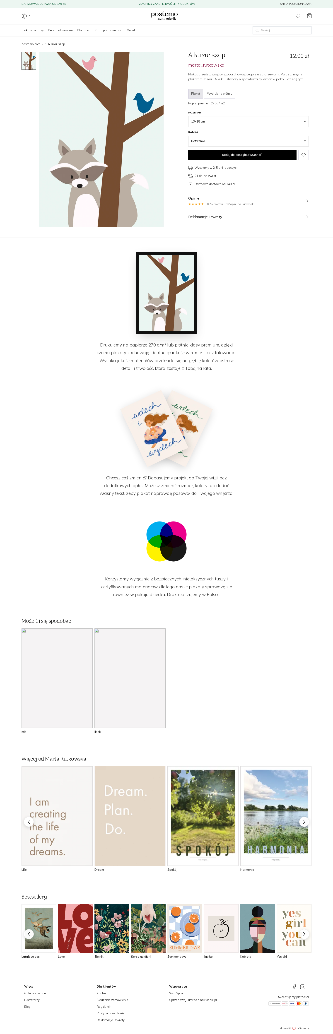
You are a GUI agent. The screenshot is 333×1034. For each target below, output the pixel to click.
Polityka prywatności (111, 1013)
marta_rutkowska (206, 65)
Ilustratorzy (32, 1000)
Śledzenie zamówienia (112, 1000)
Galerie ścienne (35, 993)
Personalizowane (60, 30)
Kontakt (102, 993)
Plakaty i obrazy (33, 30)
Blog (27, 1006)
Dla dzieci (84, 30)
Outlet (131, 30)
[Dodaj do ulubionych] (303, 155)
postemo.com (31, 44)
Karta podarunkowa (295, 3)
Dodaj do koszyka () (242, 155)
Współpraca (177, 993)
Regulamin (104, 1006)
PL (29, 16)
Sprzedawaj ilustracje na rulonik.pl (193, 1000)
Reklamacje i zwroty (111, 1020)
